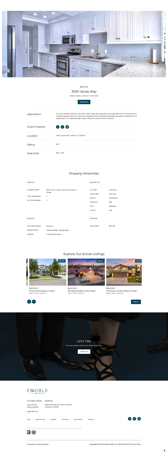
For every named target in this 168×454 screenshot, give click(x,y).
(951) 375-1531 (32, 405)
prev (29, 302)
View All (136, 302)
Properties (53, 419)
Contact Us (91, 419)
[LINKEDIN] (134, 419)
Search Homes (78, 419)
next (34, 302)
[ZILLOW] (139, 419)
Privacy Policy (136, 444)
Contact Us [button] (84, 351)
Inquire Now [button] (84, 102)
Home (29, 419)
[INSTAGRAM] (129, 419)
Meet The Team (40, 419)
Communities (65, 419)
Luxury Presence (42, 444)
